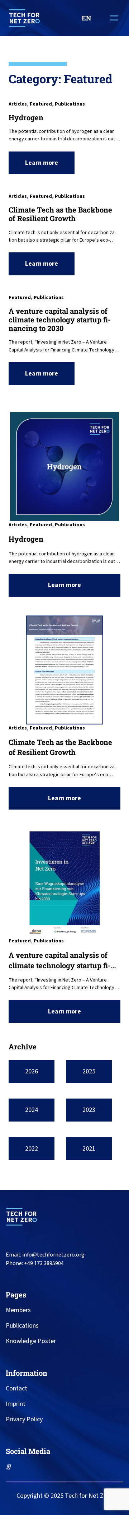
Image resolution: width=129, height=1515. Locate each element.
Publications (70, 104)
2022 (31, 1148)
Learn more (43, 166)
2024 (31, 1109)
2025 (88, 1071)
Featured (41, 104)
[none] (89, 18)
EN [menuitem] (86, 18)
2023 (88, 1109)
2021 (88, 1148)
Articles (18, 104)
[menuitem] (89, 18)
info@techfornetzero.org (53, 1255)
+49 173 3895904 (44, 1263)
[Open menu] (114, 17)
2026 (31, 1071)
